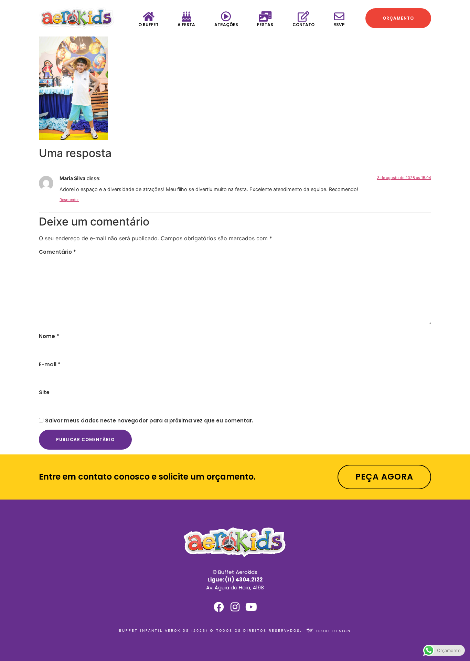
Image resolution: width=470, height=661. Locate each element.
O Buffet (148, 25)
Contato (303, 25)
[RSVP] (339, 16)
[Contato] (303, 16)
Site (44, 392)
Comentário (57, 251)
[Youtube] (251, 607)
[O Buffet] (148, 16)
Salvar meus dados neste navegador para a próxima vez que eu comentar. (149, 420)
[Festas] (265, 16)
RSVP (339, 25)
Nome (49, 336)
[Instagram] (235, 607)
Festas (265, 25)
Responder (69, 199)
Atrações (226, 25)
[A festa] (186, 16)
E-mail (50, 364)
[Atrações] (226, 16)
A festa (186, 25)
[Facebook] (219, 607)
